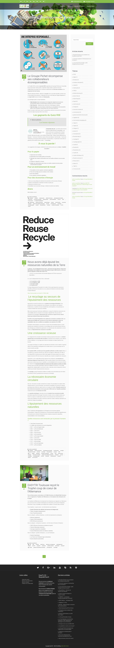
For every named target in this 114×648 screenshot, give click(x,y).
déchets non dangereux (50, 544)
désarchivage (46, 202)
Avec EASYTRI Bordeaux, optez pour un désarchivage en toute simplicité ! (82, 184)
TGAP (74, 166)
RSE (63, 199)
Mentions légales (25, 582)
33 (29, 453)
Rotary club (75, 160)
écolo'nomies (57, 202)
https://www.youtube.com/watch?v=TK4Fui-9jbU (38, 293)
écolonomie (30, 199)
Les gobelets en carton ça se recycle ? (67, 625)
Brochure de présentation (27, 580)
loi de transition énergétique (79, 120)
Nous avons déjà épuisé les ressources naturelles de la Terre (46, 263)
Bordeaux (38, 453)
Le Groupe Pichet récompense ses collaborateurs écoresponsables (45, 79)
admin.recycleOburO (33, 196)
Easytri (52, 202)
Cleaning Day (41, 198)
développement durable (58, 198)
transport (62, 545)
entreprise (44, 545)
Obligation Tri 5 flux (63, 602)
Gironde (38, 451)
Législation (75, 117)
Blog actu (70, 6)
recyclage (59, 203)
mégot (74, 123)
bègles (33, 453)
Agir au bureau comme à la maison (66, 638)
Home (20, 27)
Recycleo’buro (42, 205)
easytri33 (38, 545)
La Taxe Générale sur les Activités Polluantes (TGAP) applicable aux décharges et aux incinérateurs (65, 620)
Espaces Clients (90, 6)
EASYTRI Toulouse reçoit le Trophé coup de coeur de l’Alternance (43, 488)
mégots (74, 125)
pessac (47, 203)
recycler (48, 205)
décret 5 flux (75, 95)
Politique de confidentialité (27, 583)
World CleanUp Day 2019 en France (66, 608)
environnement (76, 112)
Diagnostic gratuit (25, 579)
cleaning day (31, 202)
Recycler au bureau (77, 158)
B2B (30, 544)
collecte (37, 544)
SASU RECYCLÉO (65, 646)
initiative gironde (51, 545)
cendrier (36, 198)
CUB (55, 453)
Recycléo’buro (49, 451)
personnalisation (53, 199)
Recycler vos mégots (79, 6)
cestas (52, 453)
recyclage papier (31, 205)
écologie (62, 450)
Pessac (59, 199)
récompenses (53, 203)
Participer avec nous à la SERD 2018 (66, 623)
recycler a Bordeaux (55, 205)
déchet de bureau (49, 198)
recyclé (37, 205)
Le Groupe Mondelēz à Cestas (65, 617)
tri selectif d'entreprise (39, 200)
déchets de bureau (39, 202)
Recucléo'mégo (76, 136)
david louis (42, 544)
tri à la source (30, 200)
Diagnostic (62, 6)
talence (29, 457)
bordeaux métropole (45, 453)
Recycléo (47, 456)
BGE (33, 544)
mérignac (57, 454)
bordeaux (31, 198)
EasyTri (33, 545)
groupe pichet (45, 199)
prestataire (57, 545)
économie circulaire (37, 199)
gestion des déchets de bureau (39, 203)
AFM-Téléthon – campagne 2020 (66, 600)
